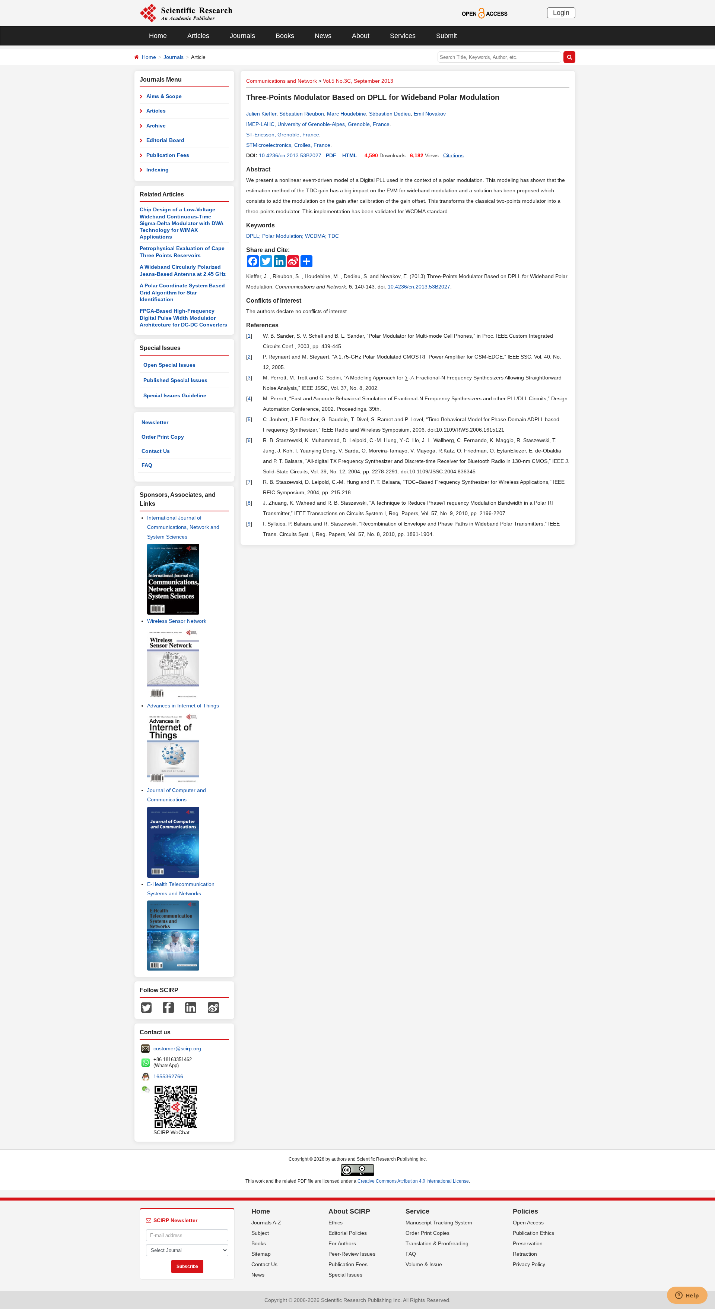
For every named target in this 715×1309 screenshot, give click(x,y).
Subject (260, 1233)
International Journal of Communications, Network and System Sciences (183, 527)
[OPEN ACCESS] (484, 13)
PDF (331, 155)
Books (285, 36)
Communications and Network (281, 81)
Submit (446, 36)
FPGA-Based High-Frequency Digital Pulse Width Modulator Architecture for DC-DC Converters (183, 318)
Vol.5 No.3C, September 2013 (358, 81)
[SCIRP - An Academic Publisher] (186, 13)
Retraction (525, 1254)
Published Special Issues (175, 380)
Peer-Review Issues (351, 1254)
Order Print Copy (163, 437)
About (360, 36)
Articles (198, 36)
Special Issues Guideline (174, 395)
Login (561, 12)
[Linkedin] (190, 1007)
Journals (242, 36)
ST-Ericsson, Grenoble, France (282, 135)
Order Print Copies (427, 1233)
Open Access (528, 1223)
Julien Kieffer (261, 114)
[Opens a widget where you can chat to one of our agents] (687, 1296)
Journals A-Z (266, 1223)
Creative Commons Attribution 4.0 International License (413, 1181)
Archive (156, 126)
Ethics (335, 1223)
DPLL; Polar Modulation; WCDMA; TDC (292, 236)
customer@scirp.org (177, 1048)
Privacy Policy (529, 1264)
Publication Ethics (533, 1233)
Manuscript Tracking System (439, 1223)
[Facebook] (168, 1007)
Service (417, 1211)
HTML (349, 155)
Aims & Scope (164, 96)
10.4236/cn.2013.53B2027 (290, 155)
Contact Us (156, 451)
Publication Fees (167, 155)
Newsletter (155, 422)
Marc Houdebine (346, 114)
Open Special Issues (169, 365)
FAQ (147, 465)
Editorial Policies (347, 1233)
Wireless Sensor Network (176, 621)
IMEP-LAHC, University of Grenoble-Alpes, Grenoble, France (318, 124)
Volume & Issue (424, 1264)
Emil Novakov (430, 114)
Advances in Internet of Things (183, 706)
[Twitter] (146, 1007)
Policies (525, 1211)
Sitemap (261, 1254)
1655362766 (168, 1076)
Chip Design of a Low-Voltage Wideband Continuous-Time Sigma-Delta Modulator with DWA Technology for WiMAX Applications (181, 223)
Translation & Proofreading (437, 1243)
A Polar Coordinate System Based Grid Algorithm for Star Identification (182, 292)
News (323, 36)
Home (158, 36)
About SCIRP (349, 1211)
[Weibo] (213, 1007)
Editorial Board (165, 140)
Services (403, 36)
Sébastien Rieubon (301, 114)
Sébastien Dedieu (390, 114)
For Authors (342, 1243)
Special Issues (345, 1275)
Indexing (157, 170)
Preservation (528, 1243)
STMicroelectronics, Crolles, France (288, 145)
